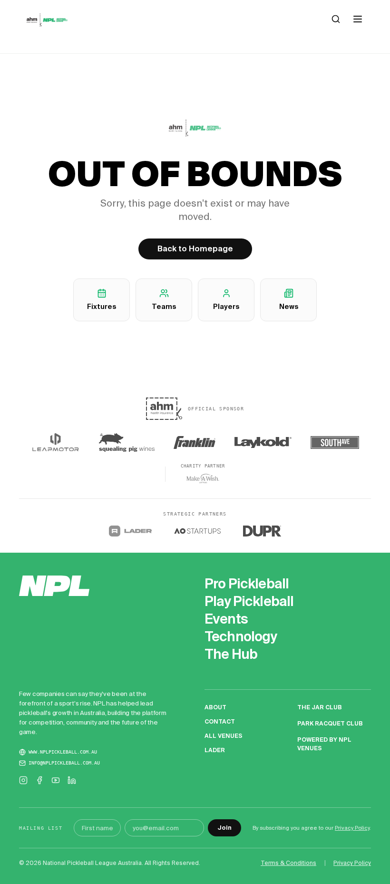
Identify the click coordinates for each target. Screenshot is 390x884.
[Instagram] (23, 780)
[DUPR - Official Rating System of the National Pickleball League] (262, 531)
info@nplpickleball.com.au (64, 762)
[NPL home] (47, 20)
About (215, 707)
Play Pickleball (249, 601)
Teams (164, 306)
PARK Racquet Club (330, 723)
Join (224, 828)
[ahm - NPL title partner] (164, 408)
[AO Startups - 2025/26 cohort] (197, 531)
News (288, 306)
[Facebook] (39, 780)
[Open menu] (357, 19)
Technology (241, 636)
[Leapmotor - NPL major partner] (55, 442)
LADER (215, 750)
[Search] (335, 19)
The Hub (231, 654)
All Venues (224, 735)
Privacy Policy (352, 827)
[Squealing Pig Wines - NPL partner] (127, 442)
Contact (220, 721)
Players (226, 306)
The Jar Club (319, 707)
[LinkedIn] (72, 780)
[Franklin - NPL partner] (194, 442)
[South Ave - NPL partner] (335, 442)
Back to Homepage (195, 249)
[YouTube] (55, 780)
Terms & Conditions (288, 862)
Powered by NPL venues (324, 744)
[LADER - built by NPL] (130, 531)
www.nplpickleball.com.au (63, 752)
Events (226, 619)
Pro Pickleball (247, 584)
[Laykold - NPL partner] (263, 442)
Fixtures (101, 306)
